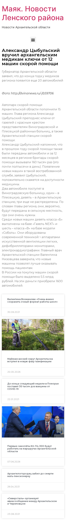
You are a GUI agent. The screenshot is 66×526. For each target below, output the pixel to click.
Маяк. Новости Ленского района (33, 13)
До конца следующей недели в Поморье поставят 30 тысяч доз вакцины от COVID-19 (33, 386)
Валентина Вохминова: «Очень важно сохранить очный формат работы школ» (32, 300)
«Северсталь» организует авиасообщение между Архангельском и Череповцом (32, 501)
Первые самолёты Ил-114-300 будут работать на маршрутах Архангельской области (31, 449)
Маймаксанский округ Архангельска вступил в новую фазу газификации (30, 360)
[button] (33, 40)
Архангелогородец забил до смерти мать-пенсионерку (30, 475)
